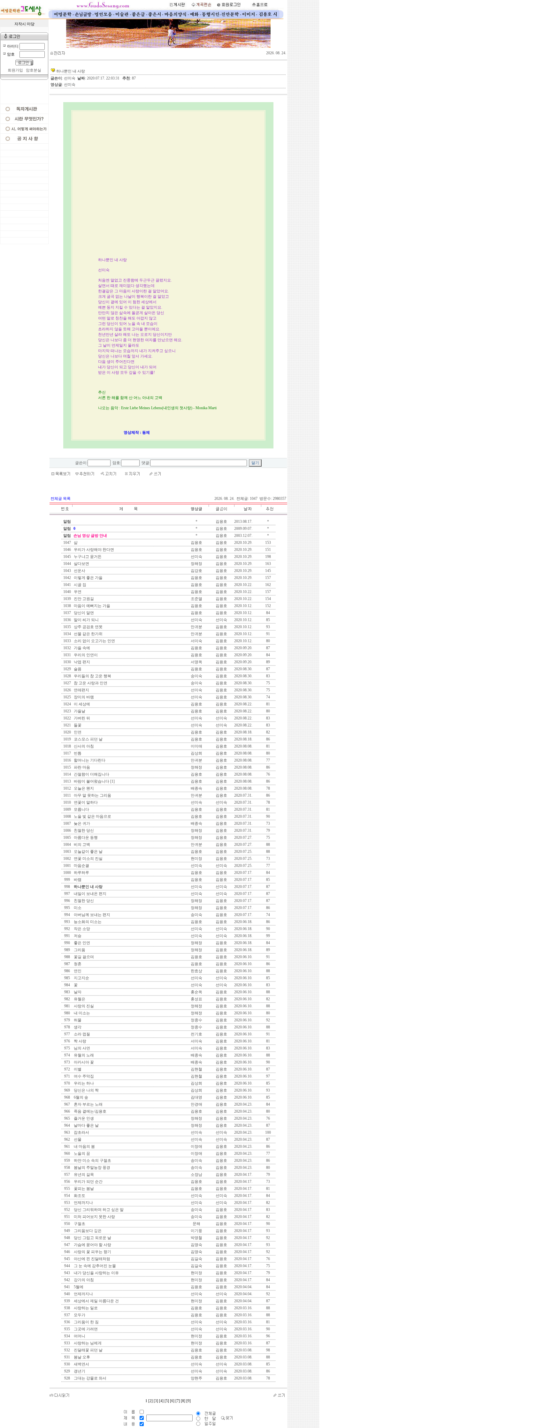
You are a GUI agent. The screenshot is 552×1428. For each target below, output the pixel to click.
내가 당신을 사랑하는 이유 (96, 1273)
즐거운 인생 (83, 1118)
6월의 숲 (80, 1097)
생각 (77, 1027)
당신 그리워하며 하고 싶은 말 (98, 1209)
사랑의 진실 (83, 1006)
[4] (161, 1401)
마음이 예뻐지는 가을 (91, 606)
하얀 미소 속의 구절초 (92, 1160)
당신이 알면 (83, 613)
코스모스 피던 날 (88, 739)
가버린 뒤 (81, 718)
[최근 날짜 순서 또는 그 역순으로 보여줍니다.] (247, 514)
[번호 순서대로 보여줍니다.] (67, 514)
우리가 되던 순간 (88, 1181)
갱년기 (79, 1371)
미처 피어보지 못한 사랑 (94, 1216)
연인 (77, 971)
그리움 (79, 950)
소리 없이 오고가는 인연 (94, 641)
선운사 (79, 570)
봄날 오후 (81, 1357)
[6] (172, 1401)
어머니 (79, 1336)
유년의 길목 (83, 1174)
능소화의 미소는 (87, 922)
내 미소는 (81, 1013)
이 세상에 (81, 704)
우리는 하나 (83, 1083)
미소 (77, 908)
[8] (183, 1401)
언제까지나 (83, 1202)
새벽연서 (81, 1364)
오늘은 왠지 (83, 788)
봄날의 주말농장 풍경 (91, 1167)
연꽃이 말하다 (85, 802)
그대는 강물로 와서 (89, 1378)
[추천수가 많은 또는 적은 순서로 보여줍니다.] (268, 514)
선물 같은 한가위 (88, 634)
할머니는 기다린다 (89, 760)
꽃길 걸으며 (83, 957)
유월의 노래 (83, 1055)
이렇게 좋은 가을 (88, 577)
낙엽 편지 (81, 662)
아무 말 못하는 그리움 (92, 795)
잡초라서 (81, 1132)
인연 (77, 732)
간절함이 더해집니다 (91, 774)
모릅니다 (81, 809)
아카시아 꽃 (83, 1062)
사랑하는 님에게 (87, 1343)
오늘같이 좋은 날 (88, 851)
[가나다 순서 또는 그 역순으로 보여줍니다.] (128, 514)
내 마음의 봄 (84, 1146)
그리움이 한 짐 (86, 1322)
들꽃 (77, 725)
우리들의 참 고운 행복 (92, 676)
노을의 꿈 (81, 1153)
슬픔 (77, 669)
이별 (77, 1069)
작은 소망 (81, 929)
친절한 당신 (83, 830)
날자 (77, 992)
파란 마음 (81, 767)
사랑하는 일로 (85, 1308)
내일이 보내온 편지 (89, 893)
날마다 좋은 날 (86, 1125)
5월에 (78, 1287)
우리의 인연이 (85, 655)
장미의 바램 (83, 697)
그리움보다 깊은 (87, 1231)
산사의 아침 (83, 746)
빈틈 (77, 753)
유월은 (79, 999)
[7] (177, 1401)
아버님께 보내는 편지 (91, 915)
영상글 (196, 509)
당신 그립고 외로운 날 (92, 1238)
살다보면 (81, 563)
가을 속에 (81, 648)
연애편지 (81, 690)
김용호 (221, 521)
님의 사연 (81, 1048)
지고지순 (81, 978)
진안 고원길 (83, 599)
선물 (77, 1139)
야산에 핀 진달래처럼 (91, 1259)
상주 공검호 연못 (88, 627)
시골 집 (79, 584)
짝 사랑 (79, 1041)
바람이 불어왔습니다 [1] (94, 781)
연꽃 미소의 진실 (88, 858)
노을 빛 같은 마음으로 (92, 816)
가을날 (79, 711)
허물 (77, 1020)
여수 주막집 (83, 1076)
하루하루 (81, 872)
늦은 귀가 (81, 823)
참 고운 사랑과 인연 (90, 683)
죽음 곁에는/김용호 (89, 1111)
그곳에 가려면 (85, 1329)
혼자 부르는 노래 (88, 1104)
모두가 (79, 1315)
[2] (150, 1401)
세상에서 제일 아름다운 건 (96, 1301)
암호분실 (33, 70)
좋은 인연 (81, 943)
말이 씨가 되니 (86, 620)
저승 (77, 936)
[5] (167, 1401)
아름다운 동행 (85, 837)
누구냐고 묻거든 (87, 556)
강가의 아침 (83, 1280)
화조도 (79, 1195)
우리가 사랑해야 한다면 (93, 549)
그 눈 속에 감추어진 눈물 (94, 1266)
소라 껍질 (81, 1034)
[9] (188, 1401)
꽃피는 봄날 (83, 1188)
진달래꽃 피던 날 (88, 1350)
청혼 (77, 964)
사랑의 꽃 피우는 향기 (92, 1252)
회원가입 (15, 70)
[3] (156, 1401)
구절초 (79, 1223)
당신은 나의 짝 (86, 1090)
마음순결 (81, 865)
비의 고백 (81, 844)
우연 (77, 592)
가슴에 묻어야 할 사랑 (92, 1245)
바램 (77, 879)
